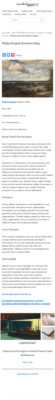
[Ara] (42, 20)
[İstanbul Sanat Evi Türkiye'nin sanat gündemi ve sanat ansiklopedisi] (27, 4)
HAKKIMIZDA (23, 374)
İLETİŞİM (34, 374)
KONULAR (6, 14)
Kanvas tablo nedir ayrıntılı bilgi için (16, 294)
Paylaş (18, 55)
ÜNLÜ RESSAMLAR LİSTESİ (23, 33)
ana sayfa (6, 33)
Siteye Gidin (28, 362)
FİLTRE (33, 14)
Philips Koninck (9, 102)
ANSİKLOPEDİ (20, 14)
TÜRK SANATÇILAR (44, 11)
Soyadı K (41, 33)
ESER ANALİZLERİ (10, 11)
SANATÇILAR (26, 11)
